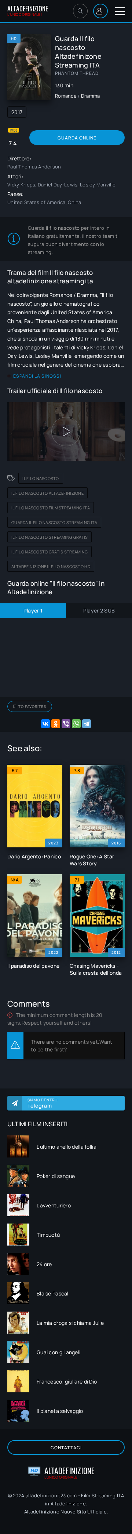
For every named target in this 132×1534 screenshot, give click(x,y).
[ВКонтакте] (45, 723)
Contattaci (66, 1447)
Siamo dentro (42, 1103)
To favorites (32, 706)
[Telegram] (86, 723)
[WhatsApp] (76, 723)
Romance (66, 95)
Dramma (90, 95)
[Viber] (66, 723)
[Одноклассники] (55, 723)
